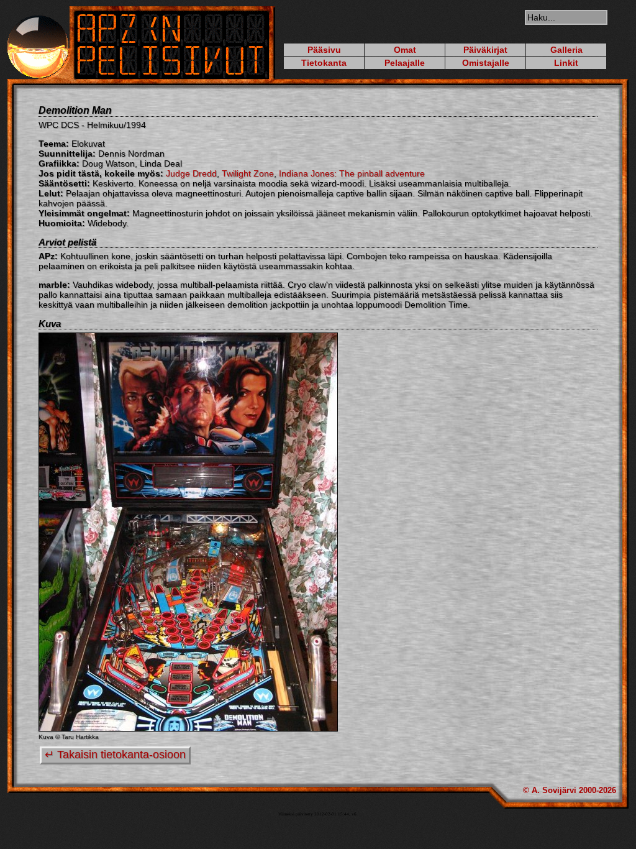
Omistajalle (485, 63)
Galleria (566, 50)
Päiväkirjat (485, 50)
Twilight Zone (248, 173)
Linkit (566, 63)
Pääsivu (324, 50)
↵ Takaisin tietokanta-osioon (115, 754)
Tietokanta (324, 63)
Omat (405, 50)
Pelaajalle (404, 63)
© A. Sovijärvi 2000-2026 (569, 790)
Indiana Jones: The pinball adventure (352, 173)
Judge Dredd (191, 173)
